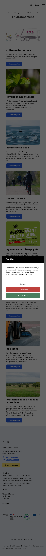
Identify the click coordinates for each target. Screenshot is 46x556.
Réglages (23, 284)
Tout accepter (23, 295)
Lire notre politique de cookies (22, 274)
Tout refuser (23, 290)
